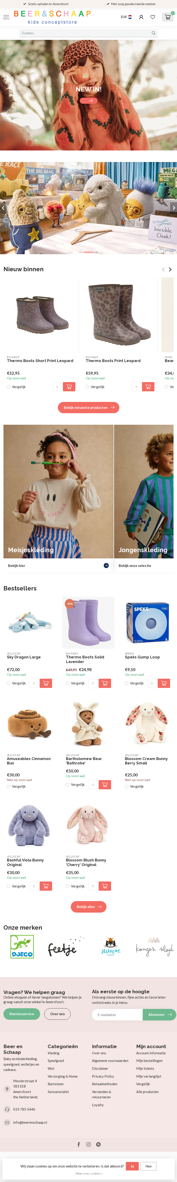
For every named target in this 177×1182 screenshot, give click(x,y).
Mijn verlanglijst (148, 1076)
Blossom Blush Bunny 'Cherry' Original (86, 862)
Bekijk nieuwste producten (86, 407)
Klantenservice (21, 1014)
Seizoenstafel (58, 1092)
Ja (132, 1166)
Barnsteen (56, 1084)
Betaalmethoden (104, 1084)
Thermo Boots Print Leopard (113, 361)
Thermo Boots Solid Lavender (85, 659)
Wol (51, 1068)
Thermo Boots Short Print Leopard (40, 361)
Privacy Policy (103, 1076)
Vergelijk (19, 387)
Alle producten (147, 1092)
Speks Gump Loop (142, 657)
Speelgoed (56, 1060)
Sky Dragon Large (24, 657)
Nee (148, 1166)
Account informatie (151, 1053)
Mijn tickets (145, 1068)
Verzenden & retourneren (101, 1094)
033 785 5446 (24, 1109)
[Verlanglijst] (152, 17)
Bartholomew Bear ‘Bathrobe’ (84, 761)
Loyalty (98, 1105)
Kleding (53, 1053)
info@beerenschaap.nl (30, 1122)
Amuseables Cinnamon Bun (29, 761)
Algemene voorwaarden (110, 1060)
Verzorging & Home (63, 1076)
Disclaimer (100, 1068)
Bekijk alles (86, 907)
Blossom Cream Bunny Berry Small (146, 761)
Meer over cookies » (89, 1173)
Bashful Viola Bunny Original (25, 862)
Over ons (57, 1014)
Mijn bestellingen (149, 1060)
